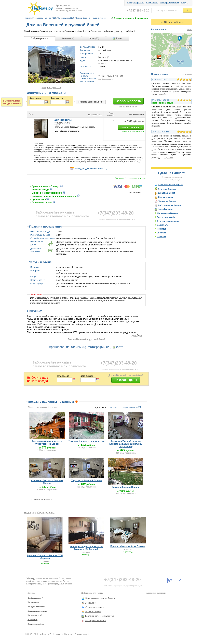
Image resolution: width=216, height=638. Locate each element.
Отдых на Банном (167, 189)
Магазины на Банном (167, 213)
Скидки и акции (165, 197)
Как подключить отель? (37, 611)
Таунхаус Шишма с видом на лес (86, 441)
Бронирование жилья (95, 620)
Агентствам (32, 619)
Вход (183, 3)
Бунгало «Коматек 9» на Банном (127, 546)
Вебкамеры (90, 603)
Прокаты (161, 229)
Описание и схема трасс (170, 184)
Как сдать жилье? (35, 615)
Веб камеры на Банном (169, 205)
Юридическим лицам (36, 607)
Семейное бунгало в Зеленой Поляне (47, 481)
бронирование (59, 347)
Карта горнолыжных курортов (99, 616)
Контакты (69, 634)
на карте (102, 63)
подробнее (136, 335)
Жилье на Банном (167, 201)
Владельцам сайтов (36, 624)
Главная (27, 18)
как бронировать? (106, 79)
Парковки (161, 236)
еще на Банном (171, 22)
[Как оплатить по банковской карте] (127, 187)
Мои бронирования (169, 3)
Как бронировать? (35, 598)
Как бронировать (135, 3)
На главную (57, 634)
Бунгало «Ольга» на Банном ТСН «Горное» (45, 556)
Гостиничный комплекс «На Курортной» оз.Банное (47, 442)
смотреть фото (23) (51, 87)
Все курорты (37, 18)
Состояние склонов (94, 607)
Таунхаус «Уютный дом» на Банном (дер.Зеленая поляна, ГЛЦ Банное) (125, 444)
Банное (102, 57)
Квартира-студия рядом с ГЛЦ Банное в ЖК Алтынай (86, 548)
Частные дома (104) (66, 18)
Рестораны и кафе (166, 217)
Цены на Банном (166, 193)
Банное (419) (50, 18)
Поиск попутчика (93, 611)
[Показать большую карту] (171, 66)
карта (119, 347)
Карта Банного (165, 209)
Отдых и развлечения (168, 221)
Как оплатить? (33, 602)
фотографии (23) (100, 347)
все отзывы (186, 74)
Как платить (152, 3)
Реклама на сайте (83, 634)
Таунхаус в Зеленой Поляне (86, 480)
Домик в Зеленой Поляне (125, 487)
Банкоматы (162, 225)
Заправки (161, 233)
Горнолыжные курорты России (100, 598)
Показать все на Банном (42, 499)
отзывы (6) (78, 347)
